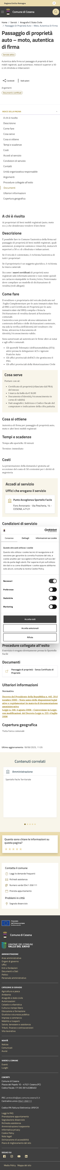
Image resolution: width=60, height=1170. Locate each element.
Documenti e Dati (10, 971)
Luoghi (5, 1067)
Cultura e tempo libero (12, 1007)
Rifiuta (30, 637)
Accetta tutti (30, 619)
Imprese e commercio (12, 1017)
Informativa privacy (11, 1129)
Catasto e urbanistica (12, 1004)
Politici (5, 974)
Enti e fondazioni (10, 968)
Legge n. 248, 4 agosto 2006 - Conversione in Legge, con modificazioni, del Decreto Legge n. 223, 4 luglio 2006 (29, 713)
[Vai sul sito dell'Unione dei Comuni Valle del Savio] (17, 945)
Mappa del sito (24, 1165)
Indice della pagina (11, 111)
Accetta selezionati (30, 628)
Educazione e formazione (13, 1011)
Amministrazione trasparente (16, 1126)
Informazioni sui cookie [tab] (46, 538)
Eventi (5, 1064)
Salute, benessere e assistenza (16, 1024)
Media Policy (10, 1165)
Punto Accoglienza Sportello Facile (32, 500)
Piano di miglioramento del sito (16, 1143)
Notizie (5, 1044)
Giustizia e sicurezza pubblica (15, 1014)
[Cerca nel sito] (55, 12)
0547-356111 (25, 1101)
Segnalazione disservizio (13, 1119)
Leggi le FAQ (7, 1113)
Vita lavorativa (8, 1031)
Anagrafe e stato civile (12, 998)
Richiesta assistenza (11, 1123)
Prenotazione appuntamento (15, 1116)
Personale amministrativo (14, 978)
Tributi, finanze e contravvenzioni (17, 1027)
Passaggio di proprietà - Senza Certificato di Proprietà (32, 671)
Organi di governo (10, 961)
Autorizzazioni (8, 1001)
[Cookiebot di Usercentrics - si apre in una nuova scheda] (44, 530)
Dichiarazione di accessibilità (15, 1139)
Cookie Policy (8, 1133)
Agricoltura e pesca (11, 991)
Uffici (4, 964)
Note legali (7, 1136)
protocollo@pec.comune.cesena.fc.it (23, 1097)
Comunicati (7, 1047)
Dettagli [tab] (25, 538)
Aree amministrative (11, 958)
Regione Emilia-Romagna (15, 3)
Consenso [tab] (9, 538)
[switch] (53, 589)
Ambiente (6, 994)
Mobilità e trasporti (11, 1021)
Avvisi (4, 1051)
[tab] (25, 824)
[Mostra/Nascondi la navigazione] (2, 12)
